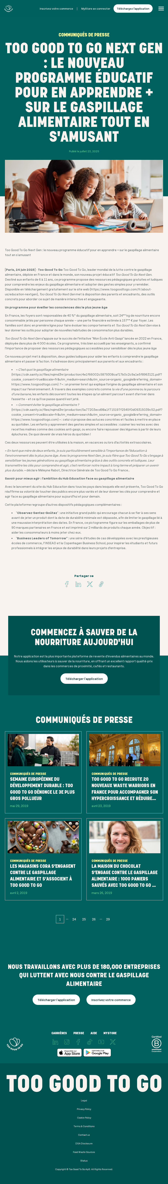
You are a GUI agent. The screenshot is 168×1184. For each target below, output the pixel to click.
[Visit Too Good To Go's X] (112, 1042)
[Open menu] (161, 8)
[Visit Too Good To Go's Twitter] (89, 584)
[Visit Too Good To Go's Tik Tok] (89, 1042)
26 (94, 919)
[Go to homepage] (8, 8)
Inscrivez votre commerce (56, 8)
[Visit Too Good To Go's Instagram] (67, 1042)
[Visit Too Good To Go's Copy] (101, 584)
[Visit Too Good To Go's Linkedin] (78, 584)
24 (74, 919)
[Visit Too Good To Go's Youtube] (101, 1042)
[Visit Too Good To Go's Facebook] (67, 584)
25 (84, 919)
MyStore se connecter (95, 8)
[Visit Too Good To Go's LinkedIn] (55, 1042)
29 (108, 919)
